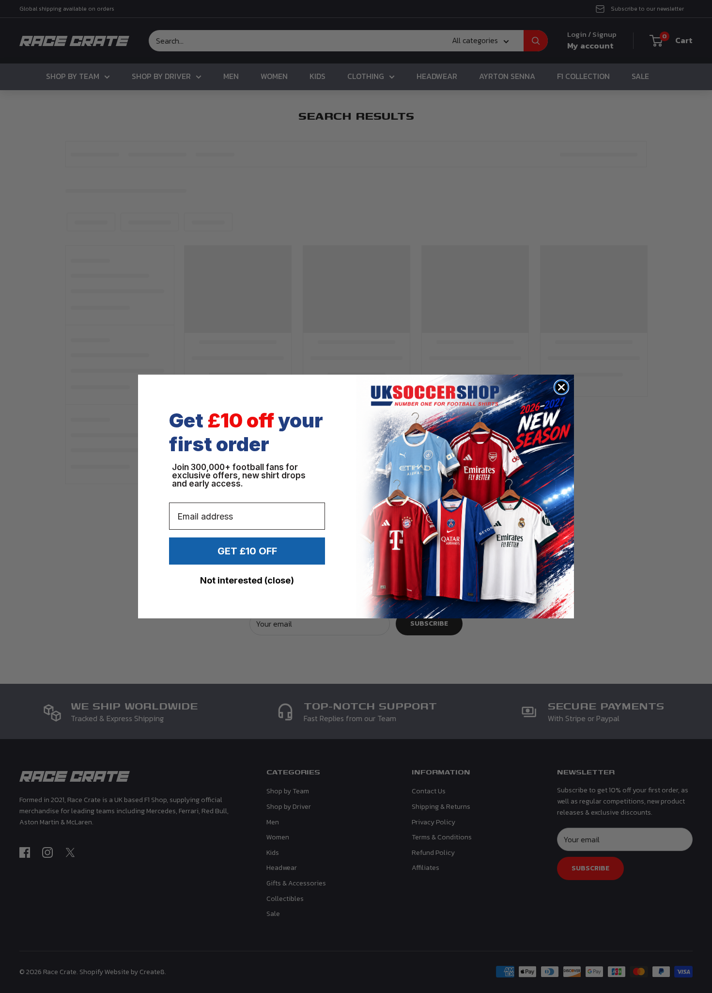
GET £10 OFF (247, 551)
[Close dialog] (561, 387)
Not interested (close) (247, 580)
